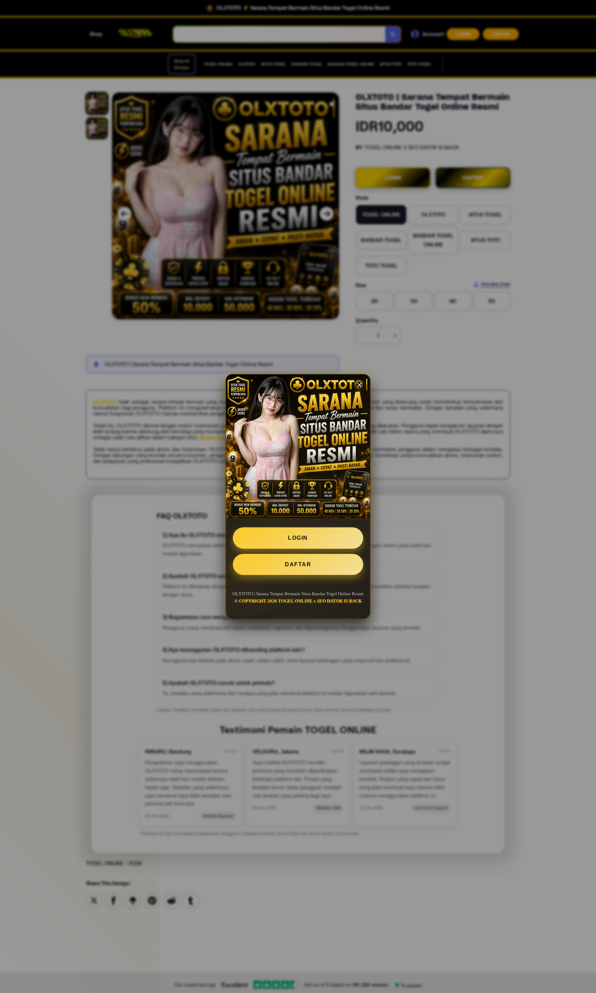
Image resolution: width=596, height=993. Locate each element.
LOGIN (298, 538)
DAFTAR (298, 564)
